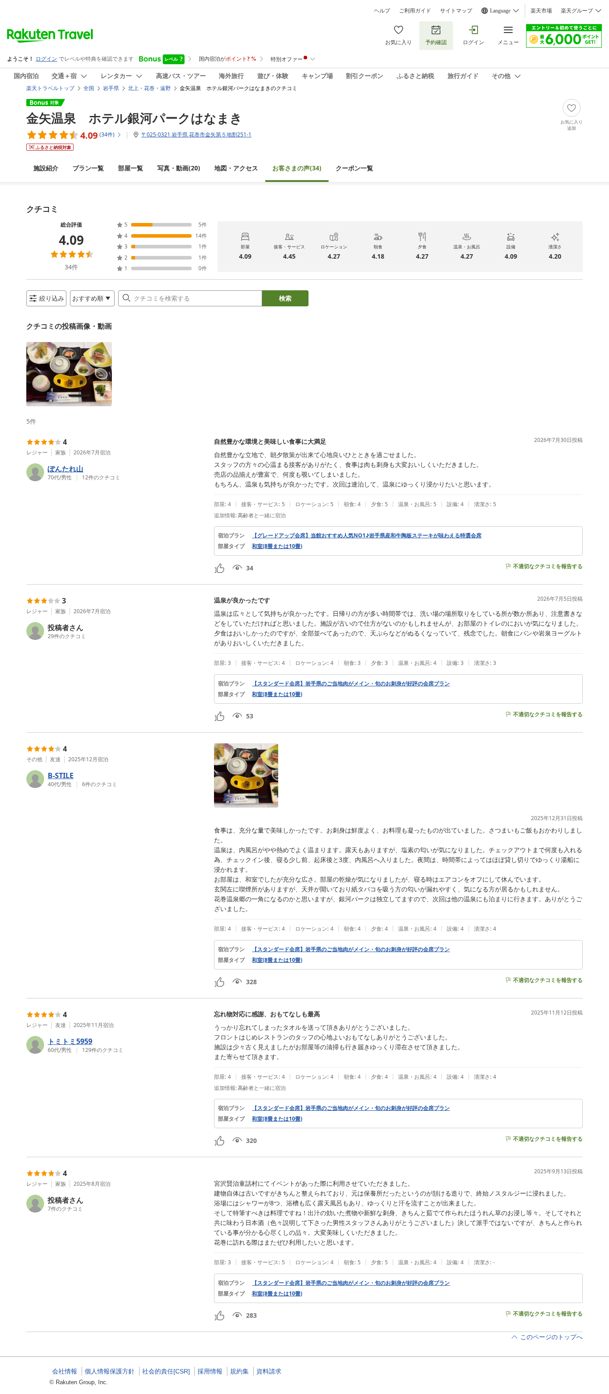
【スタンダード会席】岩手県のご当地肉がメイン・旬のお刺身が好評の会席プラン (351, 683)
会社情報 (64, 1371)
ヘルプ (382, 11)
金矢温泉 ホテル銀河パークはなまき (134, 117)
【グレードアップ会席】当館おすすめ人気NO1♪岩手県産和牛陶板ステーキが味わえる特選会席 (366, 535)
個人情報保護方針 (110, 1371)
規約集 (239, 1371)
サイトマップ (456, 11)
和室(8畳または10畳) (277, 546)
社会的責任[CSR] (166, 1371)
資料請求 (268, 1371)
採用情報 (210, 1371)
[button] (69, 374)
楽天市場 (541, 11)
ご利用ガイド (415, 11)
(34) (296, 168)
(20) (178, 168)
